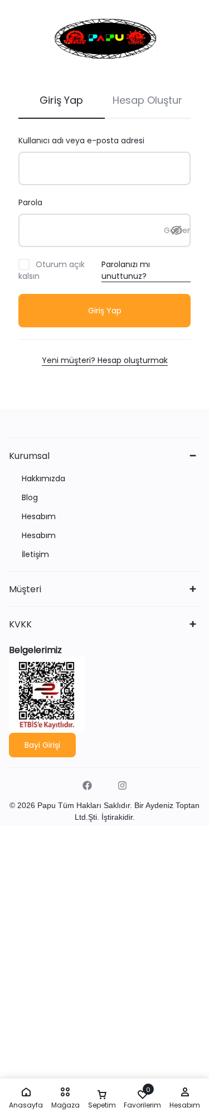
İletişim (35, 554)
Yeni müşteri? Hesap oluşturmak (105, 360)
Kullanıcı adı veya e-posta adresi (95, 140)
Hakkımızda (43, 478)
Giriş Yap (104, 310)
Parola (44, 202)
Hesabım (39, 516)
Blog (30, 497)
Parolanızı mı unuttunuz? (125, 270)
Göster (176, 230)
